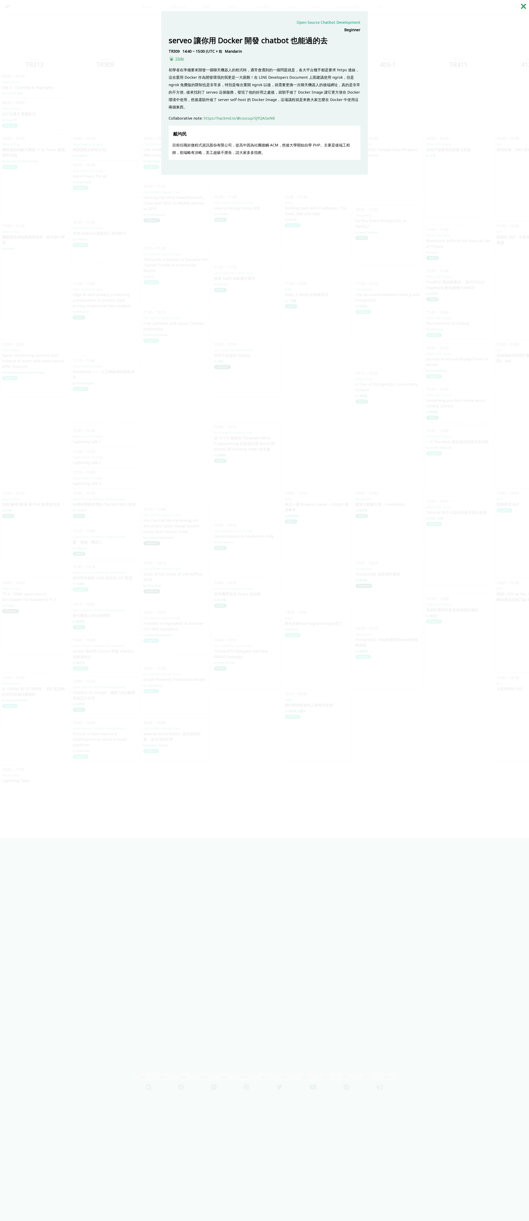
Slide (179, 58)
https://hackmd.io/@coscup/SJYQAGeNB (239, 118)
